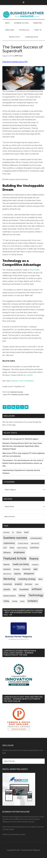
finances (6, 564)
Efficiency (7, 553)
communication (36, 538)
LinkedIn (29, 375)
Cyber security (35, 543)
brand (26, 532)
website (22, 601)
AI (13, 532)
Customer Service (23, 543)
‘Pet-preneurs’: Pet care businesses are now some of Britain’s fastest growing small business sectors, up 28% (22, 463)
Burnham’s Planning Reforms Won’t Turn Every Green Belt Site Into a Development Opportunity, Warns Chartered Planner (22, 446)
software (37, 589)
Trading (6, 601)
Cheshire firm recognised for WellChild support (20, 439)
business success (18, 394)
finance (33, 558)
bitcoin (19, 532)
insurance (6, 569)
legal (35, 569)
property (18, 584)
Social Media (24, 589)
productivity (7, 584)
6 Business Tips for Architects (22, 381)
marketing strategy (26, 579)
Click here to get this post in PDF (15, 62)
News (40, 579)
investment (26, 569)
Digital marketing (22, 548)
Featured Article (14, 558)
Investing (16, 569)
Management (29, 574)
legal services (7, 574)
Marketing (9, 578)
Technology (35, 595)
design (12, 548)
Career (26, 394)
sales (36, 584)
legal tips (17, 574)
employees (19, 552)
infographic (35, 564)
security (6, 589)
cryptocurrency (9, 543)
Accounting (6, 532)
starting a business (9, 596)
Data (5, 548)
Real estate (28, 584)
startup (22, 595)
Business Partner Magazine (23, 14)
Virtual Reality (34, 270)
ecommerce (34, 548)
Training (14, 601)
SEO (14, 589)
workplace (33, 601)
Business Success (17, 392)
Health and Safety (21, 564)
